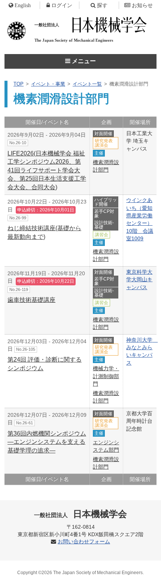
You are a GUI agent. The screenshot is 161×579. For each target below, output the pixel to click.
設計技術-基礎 (104, 225)
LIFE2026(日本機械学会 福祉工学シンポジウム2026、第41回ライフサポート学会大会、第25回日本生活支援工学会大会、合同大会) (46, 170)
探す (102, 5)
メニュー (83, 61)
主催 (98, 153)
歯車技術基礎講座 (31, 300)
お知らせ (142, 5)
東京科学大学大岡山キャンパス (139, 279)
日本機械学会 (80, 514)
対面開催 (103, 133)
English (23, 5)
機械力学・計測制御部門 (106, 376)
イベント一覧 (87, 84)
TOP (18, 84)
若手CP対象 (104, 214)
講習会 (101, 234)
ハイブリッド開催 (105, 202)
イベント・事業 (48, 84)
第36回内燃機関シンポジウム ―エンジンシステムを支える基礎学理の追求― (46, 442)
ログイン (61, 5)
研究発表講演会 (104, 143)
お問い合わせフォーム (84, 541)
